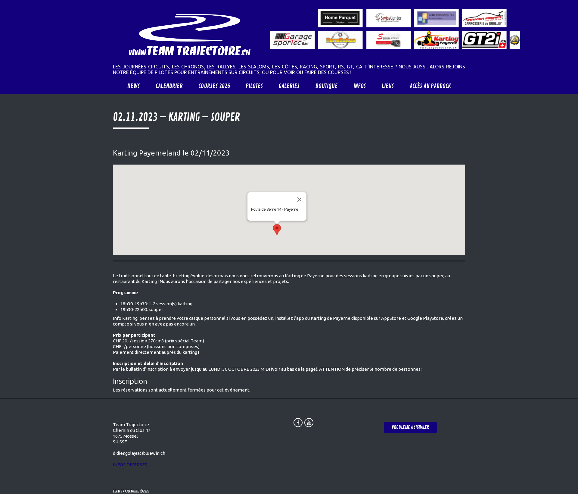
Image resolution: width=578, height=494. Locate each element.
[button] (277, 229)
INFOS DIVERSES (130, 464)
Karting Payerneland (147, 153)
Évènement (260, 214)
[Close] (299, 199)
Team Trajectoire (126, 491)
